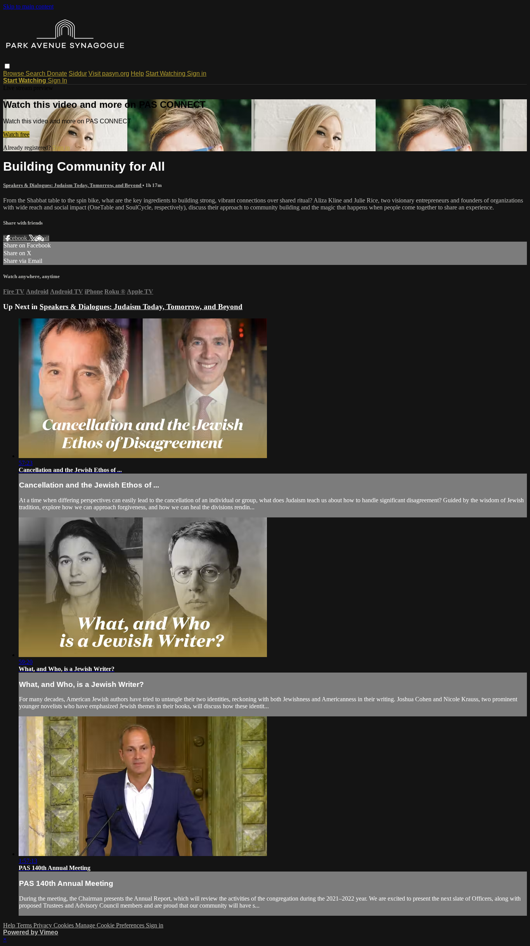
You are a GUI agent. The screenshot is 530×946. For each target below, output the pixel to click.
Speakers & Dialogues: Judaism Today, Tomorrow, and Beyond (72, 185)
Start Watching (166, 73)
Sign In (57, 80)
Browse (14, 73)
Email (42, 238)
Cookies (64, 925)
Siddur (78, 73)
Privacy (43, 925)
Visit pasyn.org (108, 73)
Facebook (16, 238)
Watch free (16, 134)
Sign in (196, 73)
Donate (57, 73)
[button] (7, 66)
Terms (25, 925)
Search (36, 73)
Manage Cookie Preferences (110, 925)
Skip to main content (28, 6)
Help (137, 73)
